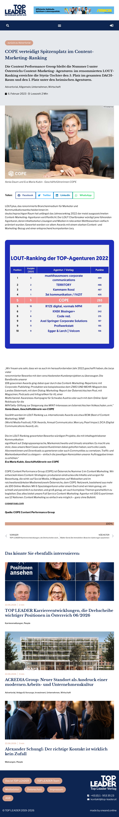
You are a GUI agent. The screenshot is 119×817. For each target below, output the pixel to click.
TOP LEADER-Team (48, 780)
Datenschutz (34, 789)
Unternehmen (39, 86)
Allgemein (25, 86)
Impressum (56, 789)
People (27, 623)
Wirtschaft (54, 86)
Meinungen (10, 762)
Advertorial (11, 86)
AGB (8, 798)
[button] (7, 25)
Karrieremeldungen (14, 623)
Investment (40, 692)
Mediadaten (12, 789)
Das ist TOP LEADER (17, 780)
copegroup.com (14, 503)
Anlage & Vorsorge (25, 692)
